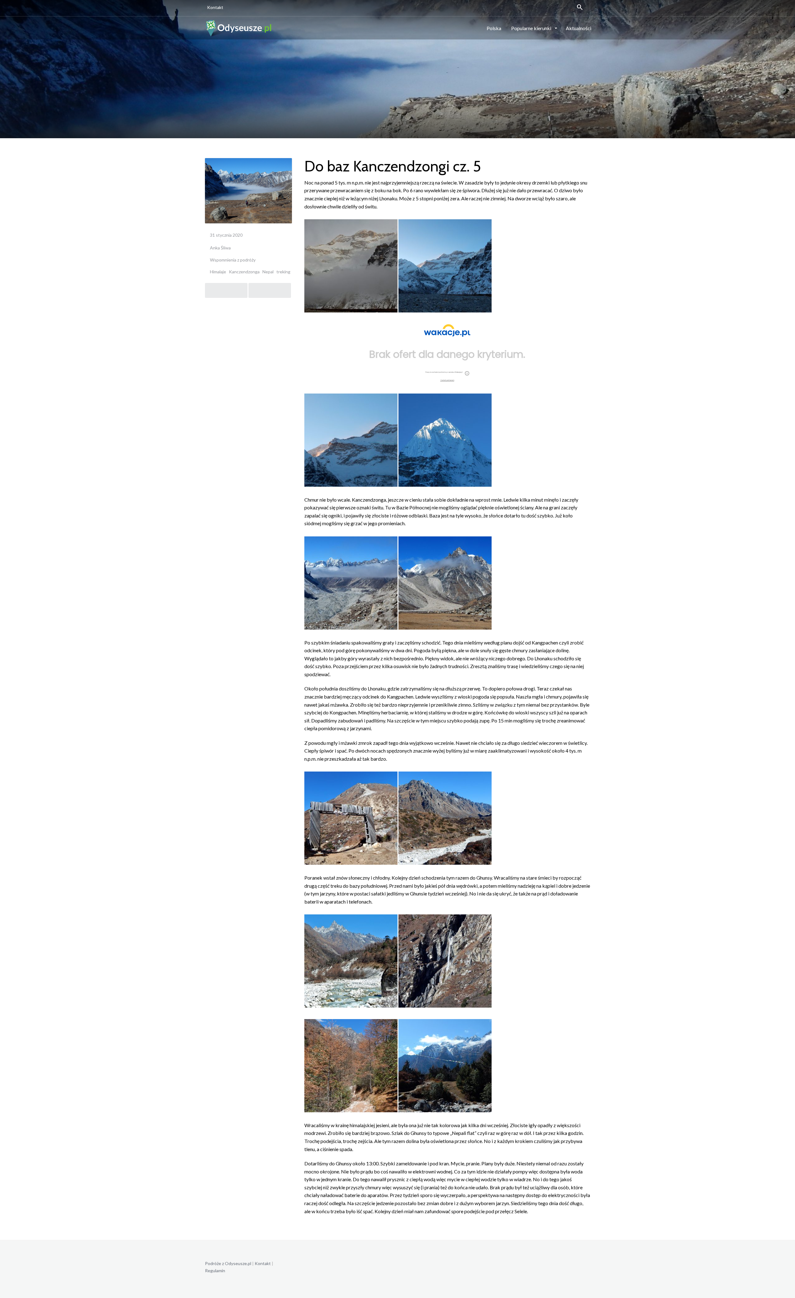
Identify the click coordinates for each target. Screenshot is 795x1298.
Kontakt (215, 7)
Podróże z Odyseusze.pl (228, 1263)
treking (283, 271)
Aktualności (578, 28)
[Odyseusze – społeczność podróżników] (239, 27)
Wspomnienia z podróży (233, 259)
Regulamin (215, 1270)
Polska (494, 28)
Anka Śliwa (220, 247)
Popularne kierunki (531, 28)
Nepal (268, 271)
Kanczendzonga (244, 271)
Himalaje (218, 271)
